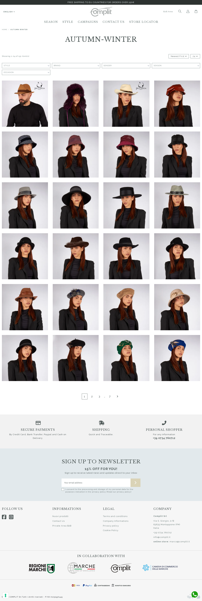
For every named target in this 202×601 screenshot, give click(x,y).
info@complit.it (161, 537)
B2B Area (168, 11)
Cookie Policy (110, 530)
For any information (164, 434)
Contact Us (58, 521)
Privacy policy (111, 526)
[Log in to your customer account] (188, 11)
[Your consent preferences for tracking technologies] (6, 595)
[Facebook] (4, 517)
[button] (51, 21)
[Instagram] (11, 517)
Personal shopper (164, 430)
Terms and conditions (115, 516)
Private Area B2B (61, 526)
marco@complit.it (180, 541)
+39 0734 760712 (164, 438)
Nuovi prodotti (60, 516)
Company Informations (115, 521)
